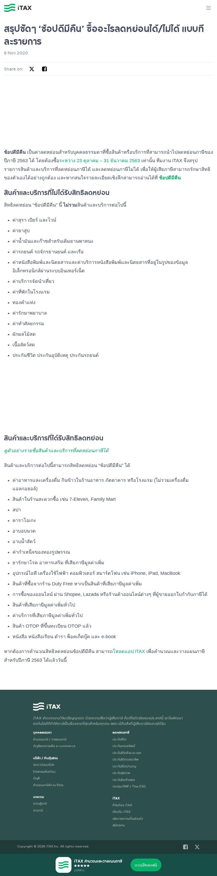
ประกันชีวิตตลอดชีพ (125, 759)
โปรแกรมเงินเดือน (44, 771)
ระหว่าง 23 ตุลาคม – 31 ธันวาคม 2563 (99, 160)
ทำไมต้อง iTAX (122, 805)
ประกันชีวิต (119, 739)
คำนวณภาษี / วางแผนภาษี (49, 739)
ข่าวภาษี (38, 810)
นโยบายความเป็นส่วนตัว (127, 818)
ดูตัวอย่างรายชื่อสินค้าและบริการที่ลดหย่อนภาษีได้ (56, 450)
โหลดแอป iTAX (129, 651)
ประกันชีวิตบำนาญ (124, 766)
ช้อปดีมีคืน (170, 177)
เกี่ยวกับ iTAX (121, 811)
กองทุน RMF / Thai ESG (129, 786)
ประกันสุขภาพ (121, 773)
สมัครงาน (118, 825)
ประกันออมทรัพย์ (123, 746)
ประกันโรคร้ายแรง (123, 779)
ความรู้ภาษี (40, 803)
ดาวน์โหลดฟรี (146, 865)
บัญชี (36, 778)
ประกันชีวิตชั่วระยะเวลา (126, 753)
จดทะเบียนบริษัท (43, 764)
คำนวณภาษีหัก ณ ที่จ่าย (48, 785)
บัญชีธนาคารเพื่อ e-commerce (54, 746)
